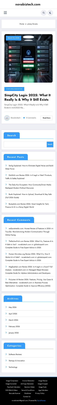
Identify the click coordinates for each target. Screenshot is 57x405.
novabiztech (15, 118)
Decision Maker (29, 387)
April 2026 (13, 313)
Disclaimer (27, 393)
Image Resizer (43, 381)
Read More (46, 118)
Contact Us (26, 396)
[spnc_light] (50, 13)
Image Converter (11, 384)
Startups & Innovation (14, 89)
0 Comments (31, 118)
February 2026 (14, 326)
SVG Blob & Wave (11, 390)
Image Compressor (12, 381)
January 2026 (14, 332)
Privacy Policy (39, 393)
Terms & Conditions (27, 390)
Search (11, 135)
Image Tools (42, 387)
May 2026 (13, 307)
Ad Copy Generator (27, 384)
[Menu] (5, 13)
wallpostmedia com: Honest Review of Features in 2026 (30, 228)
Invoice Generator (28, 381)
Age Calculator (43, 390)
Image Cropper (43, 384)
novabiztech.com (27, 4)
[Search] (44, 13)
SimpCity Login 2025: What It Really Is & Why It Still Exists (27, 97)
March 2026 (13, 320)
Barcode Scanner (14, 393)
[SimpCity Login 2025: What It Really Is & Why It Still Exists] (28, 58)
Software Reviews (15, 354)
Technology (13, 367)
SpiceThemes (41, 400)
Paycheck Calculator (13, 387)
